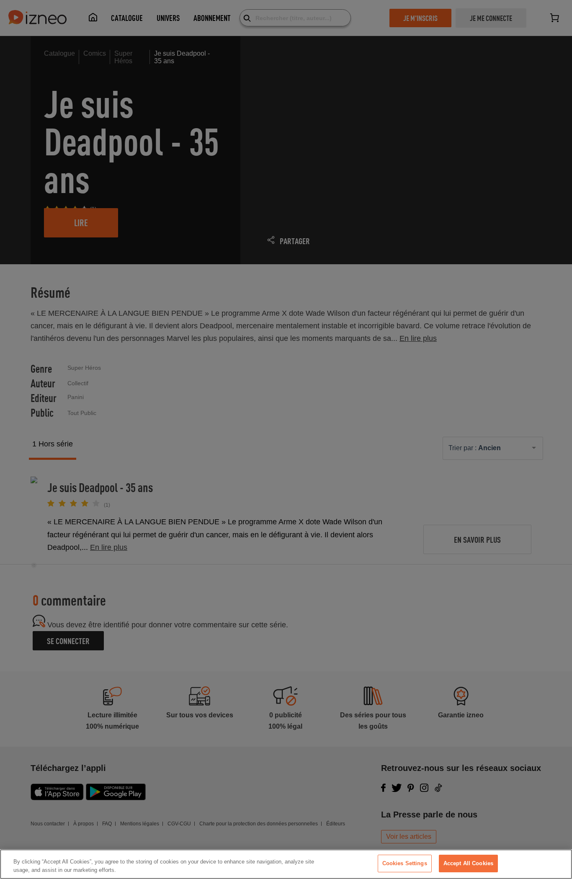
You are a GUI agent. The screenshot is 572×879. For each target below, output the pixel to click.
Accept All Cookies (468, 863)
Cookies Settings (404, 863)
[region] (286, 864)
